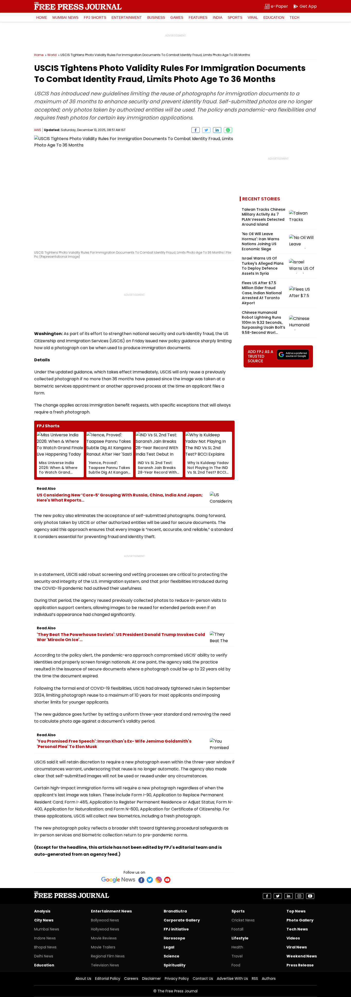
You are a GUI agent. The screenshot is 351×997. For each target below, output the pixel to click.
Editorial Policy (107, 978)
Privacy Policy (177, 978)
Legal (169, 947)
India (217, 17)
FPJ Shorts (95, 17)
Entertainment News (111, 911)
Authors (269, 978)
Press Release (300, 965)
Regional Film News (108, 956)
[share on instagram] (299, 896)
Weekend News (302, 956)
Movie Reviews (104, 938)
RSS (255, 978)
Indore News (45, 938)
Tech (294, 17)
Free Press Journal (78, 6)
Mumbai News (65, 17)
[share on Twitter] (206, 130)
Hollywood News (105, 929)
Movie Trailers (103, 947)
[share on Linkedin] (217, 130)
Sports (235, 17)
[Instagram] (158, 880)
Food (236, 965)
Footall (237, 929)
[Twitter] (150, 880)
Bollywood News (105, 920)
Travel (237, 956)
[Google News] (118, 880)
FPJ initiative (176, 929)
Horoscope (174, 938)
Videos (293, 938)
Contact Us (203, 978)
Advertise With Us (232, 978)
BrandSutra (175, 911)
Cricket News (243, 920)
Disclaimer (151, 978)
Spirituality (175, 965)
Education (273, 17)
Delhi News (43, 956)
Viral (253, 17)
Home (41, 17)
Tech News (297, 929)
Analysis (42, 911)
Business (156, 17)
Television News (105, 965)
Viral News (297, 947)
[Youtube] (167, 880)
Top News (296, 911)
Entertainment (127, 17)
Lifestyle (240, 938)
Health (237, 947)
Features (198, 17)
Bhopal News (45, 947)
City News (43, 920)
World (52, 55)
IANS (37, 130)
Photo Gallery (300, 920)
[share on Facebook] (195, 130)
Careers (131, 978)
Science (171, 956)
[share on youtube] (310, 896)
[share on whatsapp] (228, 130)
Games (176, 17)
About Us (83, 978)
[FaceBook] (141, 880)
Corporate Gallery (182, 920)
